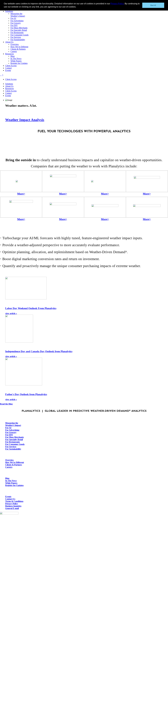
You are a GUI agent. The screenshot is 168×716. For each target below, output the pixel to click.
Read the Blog (6, 404)
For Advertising (16, 21)
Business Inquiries (13, 506)
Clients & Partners (18, 49)
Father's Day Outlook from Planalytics (26, 394)
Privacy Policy (11, 504)
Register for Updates (19, 63)
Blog (12, 56)
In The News (15, 58)
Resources (9, 54)
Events (8, 70)
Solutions (9, 11)
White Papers (16, 61)
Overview (14, 44)
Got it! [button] (153, 5)
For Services (15, 37)
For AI (13, 18)
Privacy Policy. (117, 3)
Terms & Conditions (14, 501)
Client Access (11, 66)
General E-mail (12, 508)
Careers (13, 51)
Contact (8, 68)
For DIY (14, 25)
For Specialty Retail (18, 30)
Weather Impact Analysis (24, 120)
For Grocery (15, 23)
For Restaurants (16, 32)
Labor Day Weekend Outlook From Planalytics (30, 308)
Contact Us (10, 499)
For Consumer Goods (19, 35)
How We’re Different (19, 47)
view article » (11, 313)
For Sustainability (17, 39)
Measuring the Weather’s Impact (17, 14)
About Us (9, 42)
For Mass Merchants (18, 28)
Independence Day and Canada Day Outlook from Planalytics (38, 351)
